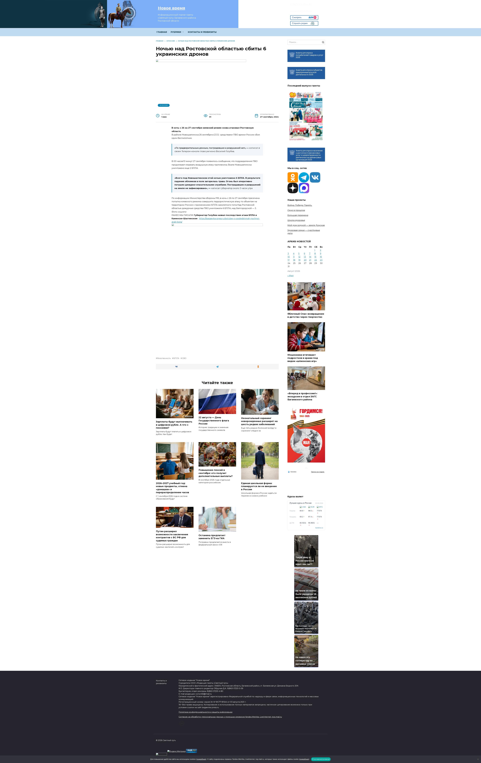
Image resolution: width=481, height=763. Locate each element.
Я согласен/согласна (321, 759)
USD (304, 507)
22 (315, 260)
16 (321, 257)
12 (299, 257)
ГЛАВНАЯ (162, 32)
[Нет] (478, 759)
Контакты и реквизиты (161, 682)
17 (289, 260)
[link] (304, 18)
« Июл (290, 275)
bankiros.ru (319, 528)
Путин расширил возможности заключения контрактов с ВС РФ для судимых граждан (172, 536)
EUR (312, 507)
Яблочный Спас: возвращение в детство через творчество (305, 315)
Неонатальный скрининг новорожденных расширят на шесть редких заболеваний (259, 421)
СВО (184, 358)
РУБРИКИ (176, 32)
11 (294, 257)
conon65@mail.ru (301, 10)
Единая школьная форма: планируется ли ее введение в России (259, 486)
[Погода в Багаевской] (306, 470)
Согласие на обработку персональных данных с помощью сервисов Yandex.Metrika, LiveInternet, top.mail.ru (230, 717)
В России (164, 105)
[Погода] (292, 471)
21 (310, 260)
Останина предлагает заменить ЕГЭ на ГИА (212, 537)
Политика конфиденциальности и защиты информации (205, 712)
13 (305, 257)
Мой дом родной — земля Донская (306, 225)
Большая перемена (297, 215)
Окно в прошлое (296, 210)
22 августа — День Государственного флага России (214, 420)
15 (315, 257)
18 (294, 260)
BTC (321, 507)
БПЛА (176, 358)
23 (321, 260)
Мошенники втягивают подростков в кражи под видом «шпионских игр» (302, 358)
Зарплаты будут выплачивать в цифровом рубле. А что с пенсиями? (174, 424)
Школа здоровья (296, 220)
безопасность (164, 358)
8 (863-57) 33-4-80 (301, 4)
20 (305, 260)
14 (310, 257)
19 (299, 260)
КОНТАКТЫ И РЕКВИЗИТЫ (202, 32)
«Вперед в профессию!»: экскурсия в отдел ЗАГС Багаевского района (302, 396)
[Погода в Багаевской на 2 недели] (317, 472)
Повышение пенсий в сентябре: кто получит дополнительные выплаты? (216, 473)
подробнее (201, 759)
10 (289, 257)
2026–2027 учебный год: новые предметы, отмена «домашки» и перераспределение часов (172, 488)
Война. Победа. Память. (299, 205)
